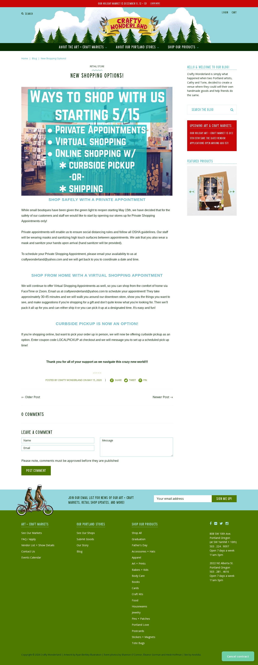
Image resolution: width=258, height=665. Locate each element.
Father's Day (139, 545)
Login (225, 12)
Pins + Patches (141, 618)
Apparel (136, 557)
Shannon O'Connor (132, 654)
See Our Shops (86, 533)
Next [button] (232, 191)
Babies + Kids (140, 570)
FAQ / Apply (28, 539)
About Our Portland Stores (136, 47)
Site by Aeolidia (192, 654)
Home (24, 58)
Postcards (138, 631)
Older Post (32, 397)
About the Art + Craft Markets (82, 47)
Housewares (139, 606)
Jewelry (136, 612)
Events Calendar (31, 557)
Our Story (82, 545)
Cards (135, 588)
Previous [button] (192, 191)
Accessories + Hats (143, 551)
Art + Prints (139, 563)
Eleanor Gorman (152, 654)
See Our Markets (31, 533)
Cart (234, 12)
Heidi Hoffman (174, 654)
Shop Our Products (182, 47)
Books (136, 582)
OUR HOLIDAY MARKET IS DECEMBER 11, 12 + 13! (122, 3)
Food (135, 600)
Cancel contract (238, 656)
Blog (34, 58)
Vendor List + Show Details (37, 545)
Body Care (138, 576)
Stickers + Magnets (143, 637)
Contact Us (28, 551)
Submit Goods (85, 539)
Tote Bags (138, 643)
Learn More (155, 3)
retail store (97, 66)
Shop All (137, 533)
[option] (212, 191)
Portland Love (140, 624)
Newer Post (161, 397)
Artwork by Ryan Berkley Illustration (82, 654)
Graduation (138, 539)
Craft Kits (137, 594)
